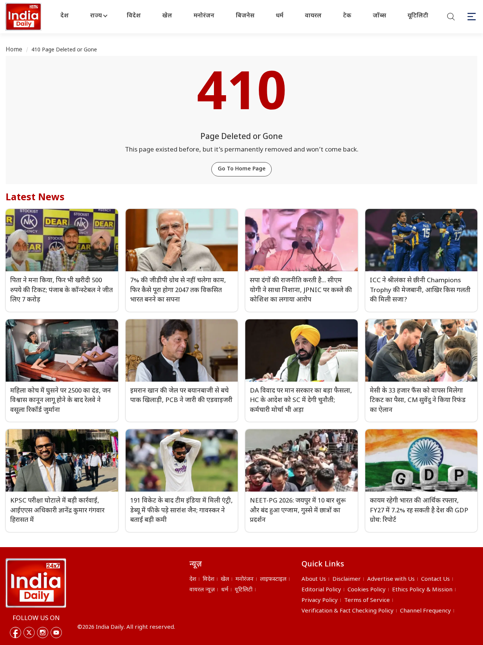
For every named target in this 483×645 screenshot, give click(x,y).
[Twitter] (29, 632)
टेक (347, 16)
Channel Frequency (425, 611)
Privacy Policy (319, 600)
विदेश (134, 16)
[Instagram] (42, 632)
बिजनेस (245, 16)
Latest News (35, 198)
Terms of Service (367, 600)
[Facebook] (15, 632)
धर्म (279, 16)
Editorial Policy (321, 590)
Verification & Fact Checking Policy (347, 611)
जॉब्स (379, 16)
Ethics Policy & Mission (422, 590)
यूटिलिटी (418, 16)
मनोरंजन (204, 16)
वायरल (313, 16)
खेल (167, 16)
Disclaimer (346, 579)
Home (14, 50)
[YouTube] (56, 632)
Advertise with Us (391, 579)
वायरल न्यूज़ (202, 590)
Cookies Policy (367, 590)
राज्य (96, 16)
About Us (313, 579)
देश (64, 16)
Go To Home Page (242, 169)
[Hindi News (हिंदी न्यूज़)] (24, 17)
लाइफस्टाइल (273, 579)
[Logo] (36, 583)
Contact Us (435, 579)
